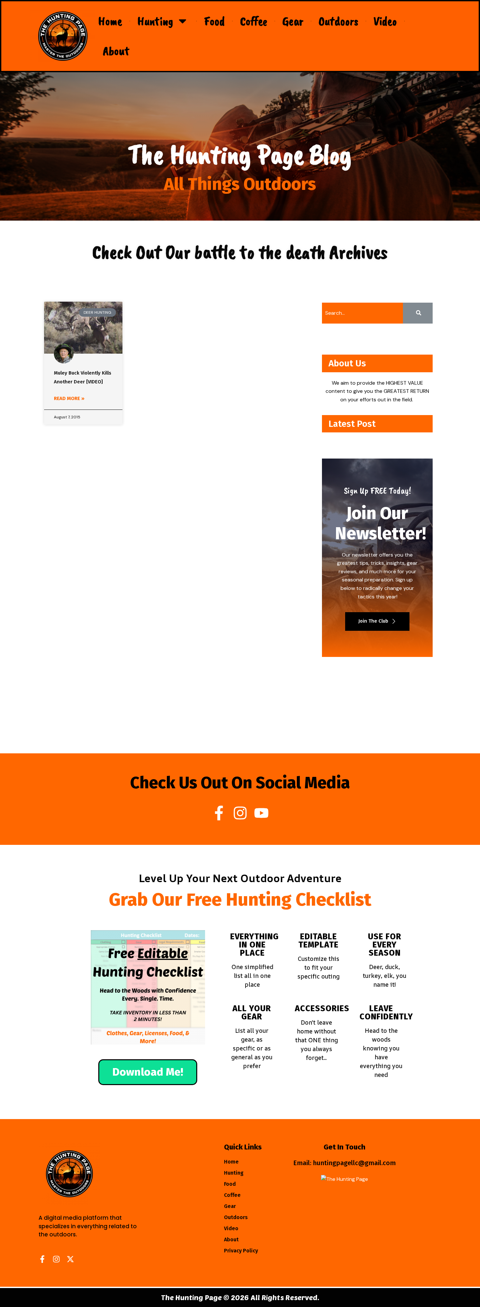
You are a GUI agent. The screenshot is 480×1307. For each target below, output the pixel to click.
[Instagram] (240, 813)
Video (385, 21)
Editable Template (318, 941)
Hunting (155, 21)
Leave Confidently (386, 1013)
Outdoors (338, 21)
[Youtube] (261, 813)
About (116, 51)
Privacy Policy (241, 1251)
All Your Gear (251, 1013)
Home (110, 21)
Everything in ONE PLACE (254, 945)
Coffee (253, 21)
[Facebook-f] (219, 813)
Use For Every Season (384, 945)
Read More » (69, 398)
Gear (292, 21)
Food (214, 21)
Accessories (322, 1009)
